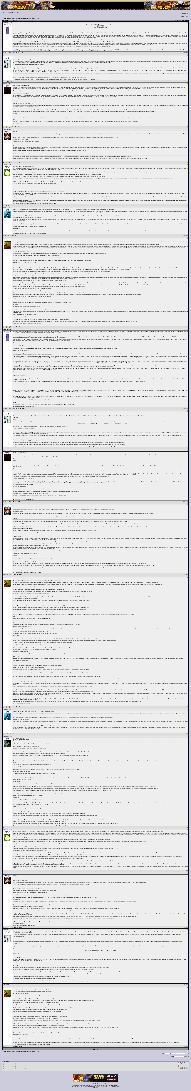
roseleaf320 (7, 166)
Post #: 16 (185, 927)
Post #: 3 (185, 126)
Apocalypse (7, 85)
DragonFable (82, 1085)
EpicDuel (92, 1085)
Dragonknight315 (7, 131)
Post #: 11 (185, 574)
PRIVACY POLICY (95, 1087)
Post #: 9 (185, 447)
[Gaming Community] (11, 18)
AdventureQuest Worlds (105, 1085)
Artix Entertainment (114, 1085)
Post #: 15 (185, 870)
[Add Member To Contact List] (19, 52)
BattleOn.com (97, 1085)
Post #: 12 (185, 706)
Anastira (7, 209)
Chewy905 (8, 57)
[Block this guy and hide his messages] (23, 52)
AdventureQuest (76, 1085)
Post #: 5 (185, 205)
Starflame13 (8, 24)
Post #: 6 (185, 235)
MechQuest (88, 1085)
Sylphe (7, 738)
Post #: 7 (185, 326)
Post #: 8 (185, 408)
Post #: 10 (185, 501)
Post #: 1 (185, 52)
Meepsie (7, 240)
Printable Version (185, 16)
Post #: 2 (185, 81)
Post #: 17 (185, 984)
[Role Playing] (19, 18)
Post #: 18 (185, 1046)
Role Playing (25, 18)
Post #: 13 (185, 733)
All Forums (4, 18)
